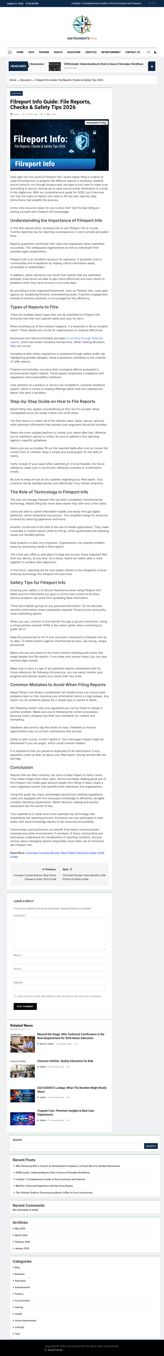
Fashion (44, 52)
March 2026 (21, 1235)
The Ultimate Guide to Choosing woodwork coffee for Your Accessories (54, 1192)
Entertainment (111, 52)
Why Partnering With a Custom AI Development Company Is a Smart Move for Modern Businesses (68, 1166)
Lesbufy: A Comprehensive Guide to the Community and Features (50, 1179)
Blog (17, 1267)
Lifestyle (91, 52)
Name (18, 955)
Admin (17, 114)
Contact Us (132, 52)
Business (20, 1274)
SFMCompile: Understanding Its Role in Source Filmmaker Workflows (84, 64)
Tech (31, 52)
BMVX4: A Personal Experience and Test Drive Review (112, 3)
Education (73, 52)
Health (58, 52)
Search (17, 1140)
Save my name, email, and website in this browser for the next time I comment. (59, 996)
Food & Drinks (22, 1300)
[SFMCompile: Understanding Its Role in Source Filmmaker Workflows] (35, 68)
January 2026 (22, 1248)
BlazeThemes (55, 1349)
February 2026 (22, 1241)
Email (18, 968)
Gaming (19, 1307)
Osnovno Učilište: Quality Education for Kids (65, 1061)
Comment (20, 915)
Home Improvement (25, 1320)
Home (20, 52)
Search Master (47, 1043)
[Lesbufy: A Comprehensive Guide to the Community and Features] (134, 68)
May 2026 (20, 1228)
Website (18, 982)
